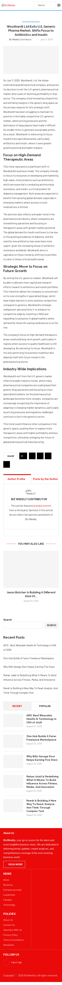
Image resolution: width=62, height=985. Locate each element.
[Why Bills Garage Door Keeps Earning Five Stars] (13, 761)
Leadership (9, 895)
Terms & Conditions (13, 940)
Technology (9, 905)
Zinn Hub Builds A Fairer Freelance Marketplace (28, 658)
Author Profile (16, 479)
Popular (45, 705)
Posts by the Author (45, 479)
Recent (17, 705)
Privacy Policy (10, 935)
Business (8, 885)
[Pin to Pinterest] (48, 456)
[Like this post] (24, 456)
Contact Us (9, 925)
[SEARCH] (51, 5)
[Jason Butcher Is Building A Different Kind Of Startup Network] (31, 569)
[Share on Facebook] (32, 456)
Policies (9, 914)
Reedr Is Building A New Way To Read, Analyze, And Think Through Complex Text (41, 806)
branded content (42, 505)
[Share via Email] (6, 464)
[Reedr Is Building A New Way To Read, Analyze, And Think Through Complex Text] (13, 805)
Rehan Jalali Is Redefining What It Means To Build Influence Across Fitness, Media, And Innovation (42, 781)
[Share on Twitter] (40, 456)
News (6, 880)
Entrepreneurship (12, 890)
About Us (8, 920)
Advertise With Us (12, 930)
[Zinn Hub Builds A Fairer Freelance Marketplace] (13, 741)
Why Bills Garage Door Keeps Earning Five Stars (29, 666)
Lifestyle (7, 900)
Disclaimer (8, 945)
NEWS (7, 874)
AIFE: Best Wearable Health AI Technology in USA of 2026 (41, 719)
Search (7, 619)
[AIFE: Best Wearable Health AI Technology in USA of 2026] (13, 720)
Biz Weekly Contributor (20, 39)
